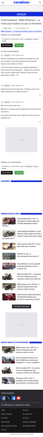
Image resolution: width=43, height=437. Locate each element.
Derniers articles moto (10, 213)
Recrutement (4, 418)
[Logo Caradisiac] (22, 4)
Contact (3, 410)
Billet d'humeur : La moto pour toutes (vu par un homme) (21, 31)
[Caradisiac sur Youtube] (18, 398)
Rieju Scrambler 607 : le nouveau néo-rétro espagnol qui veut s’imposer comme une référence (29, 276)
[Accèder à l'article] (9, 221)
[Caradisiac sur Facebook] (4, 398)
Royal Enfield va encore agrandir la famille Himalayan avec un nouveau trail (28, 266)
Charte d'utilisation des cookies (9, 426)
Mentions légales (5, 422)
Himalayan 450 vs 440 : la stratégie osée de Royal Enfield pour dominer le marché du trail (27, 380)
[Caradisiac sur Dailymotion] (14, 398)
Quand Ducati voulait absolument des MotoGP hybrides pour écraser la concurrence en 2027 (29, 297)
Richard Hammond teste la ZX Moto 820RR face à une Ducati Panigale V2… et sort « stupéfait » (28, 360)
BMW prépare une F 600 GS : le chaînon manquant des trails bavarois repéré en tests (28, 286)
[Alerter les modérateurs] (40, 79)
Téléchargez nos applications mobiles (17, 405)
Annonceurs (26, 410)
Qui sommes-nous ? (28, 414)
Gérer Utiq (3, 430)
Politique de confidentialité (29, 422)
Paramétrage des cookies (29, 426)
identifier (29, 39)
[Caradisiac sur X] (8, 398)
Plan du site (26, 418)
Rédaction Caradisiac (6, 414)
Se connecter (6, 45)
